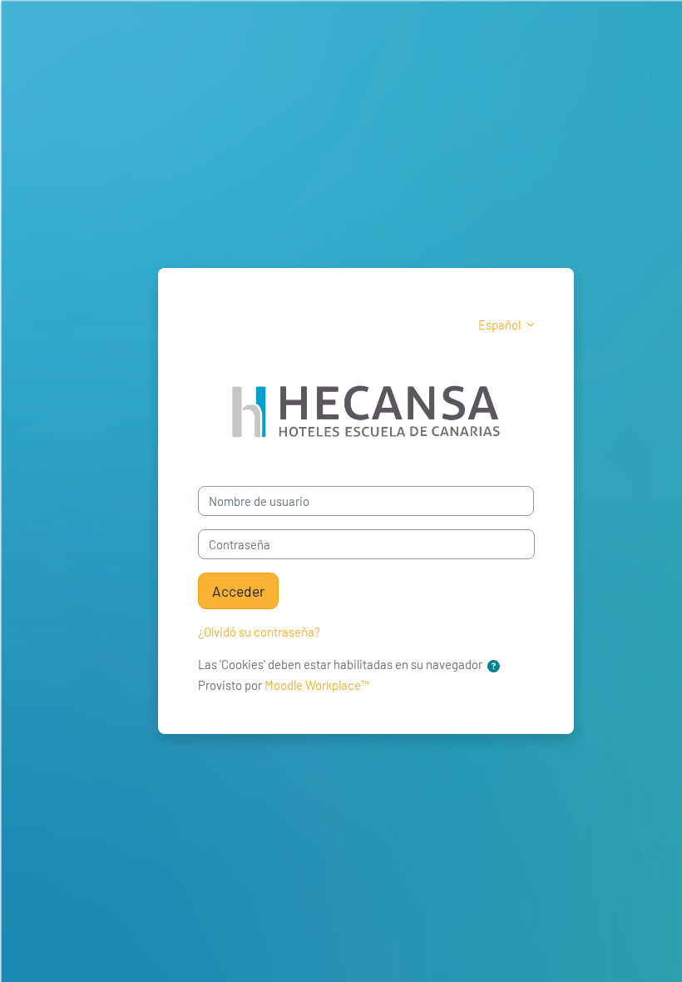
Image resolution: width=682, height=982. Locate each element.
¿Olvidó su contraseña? (259, 631)
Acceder (238, 591)
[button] (493, 666)
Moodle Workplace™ (316, 684)
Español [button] (500, 324)
